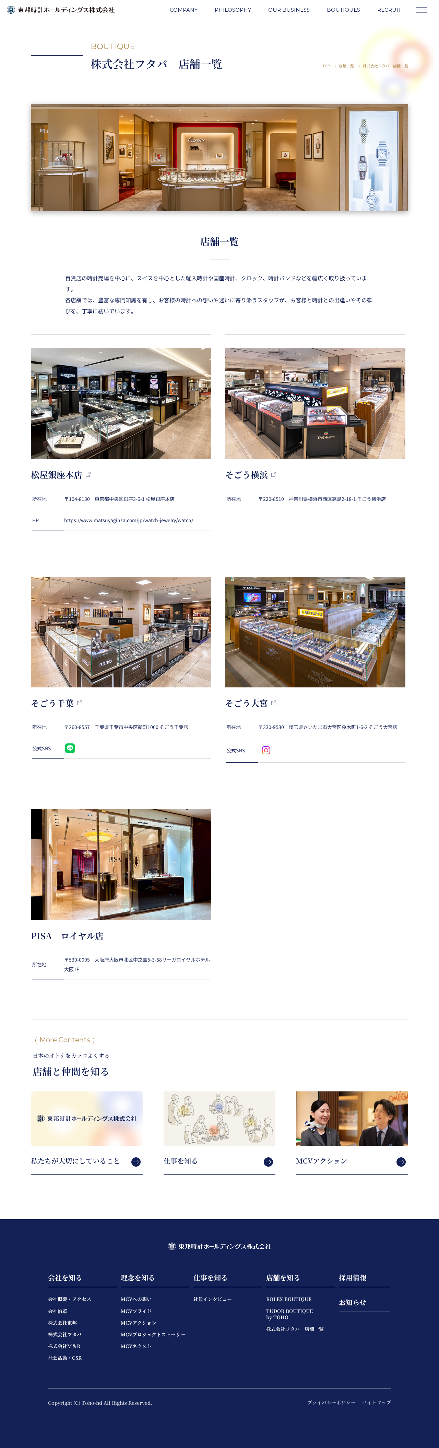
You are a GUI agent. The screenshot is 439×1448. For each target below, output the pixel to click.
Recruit (389, 10)
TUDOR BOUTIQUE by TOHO (289, 1314)
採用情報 (352, 1277)
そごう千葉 (52, 703)
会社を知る (65, 1277)
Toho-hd (93, 1402)
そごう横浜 (246, 474)
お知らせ (352, 1302)
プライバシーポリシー (331, 1402)
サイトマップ (376, 1402)
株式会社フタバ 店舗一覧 (295, 1328)
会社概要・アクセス (69, 1298)
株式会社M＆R (64, 1346)
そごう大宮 (246, 703)
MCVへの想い (136, 1298)
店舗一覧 (346, 65)
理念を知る (138, 1277)
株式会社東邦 (62, 1322)
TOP (326, 65)
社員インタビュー (212, 1298)
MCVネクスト (136, 1346)
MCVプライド (136, 1310)
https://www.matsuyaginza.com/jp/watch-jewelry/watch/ (128, 520)
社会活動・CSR (65, 1357)
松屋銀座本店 (56, 474)
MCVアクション (138, 1322)
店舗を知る (283, 1277)
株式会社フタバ (65, 1334)
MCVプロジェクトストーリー (153, 1334)
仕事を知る (210, 1277)
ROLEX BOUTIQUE (288, 1298)
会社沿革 (57, 1310)
